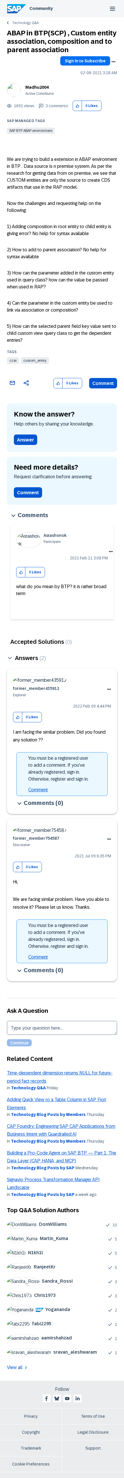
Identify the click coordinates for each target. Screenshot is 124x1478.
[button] (77, 106)
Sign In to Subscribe (85, 61)
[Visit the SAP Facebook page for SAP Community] (46, 1398)
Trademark (31, 1448)
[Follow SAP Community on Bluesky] (57, 1398)
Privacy (30, 1416)
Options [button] (113, 61)
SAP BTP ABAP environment (30, 131)
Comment (103, 383)
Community (41, 8)
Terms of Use (93, 1416)
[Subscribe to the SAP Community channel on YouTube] (67, 1398)
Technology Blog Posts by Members (48, 1114)
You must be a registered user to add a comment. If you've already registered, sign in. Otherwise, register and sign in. (58, 768)
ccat (13, 361)
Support (93, 1448)
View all (14, 1367)
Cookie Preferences (31, 1464)
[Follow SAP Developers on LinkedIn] (77, 1398)
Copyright (31, 1432)
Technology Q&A (25, 23)
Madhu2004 (37, 87)
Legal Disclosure (93, 1432)
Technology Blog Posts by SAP (42, 1168)
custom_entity (34, 361)
